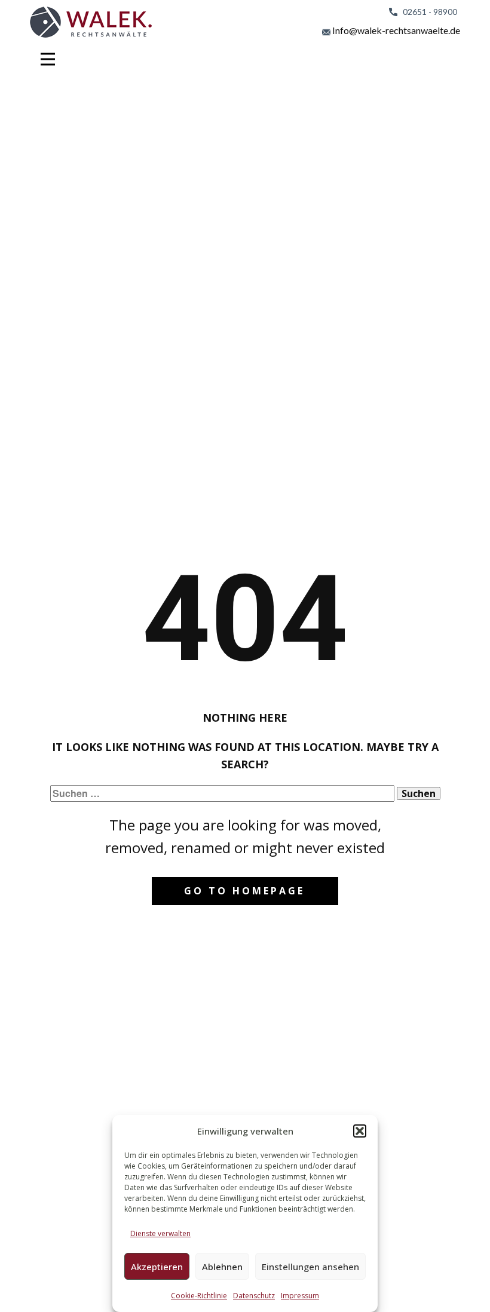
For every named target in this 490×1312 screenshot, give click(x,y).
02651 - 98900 (427, 12)
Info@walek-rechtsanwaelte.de (395, 30)
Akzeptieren (157, 1267)
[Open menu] (48, 59)
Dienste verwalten (160, 1233)
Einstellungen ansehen (310, 1267)
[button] (360, 1131)
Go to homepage (244, 890)
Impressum (300, 1295)
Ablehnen (222, 1267)
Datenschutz (254, 1295)
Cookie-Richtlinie (199, 1295)
